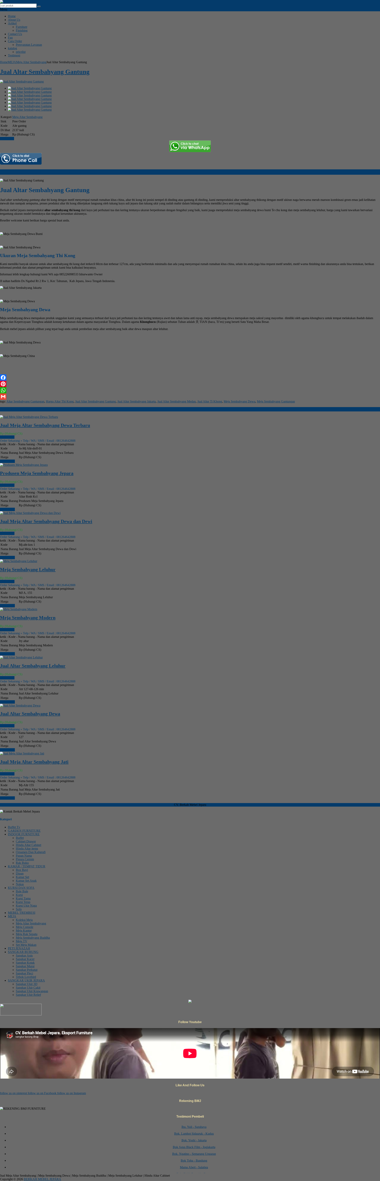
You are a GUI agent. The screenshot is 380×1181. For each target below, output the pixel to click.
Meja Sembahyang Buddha (33, 937)
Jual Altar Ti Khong (209, 401)
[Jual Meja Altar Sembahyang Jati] (22, 753)
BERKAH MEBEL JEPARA (42, 1179)
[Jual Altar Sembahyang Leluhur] (21, 657)
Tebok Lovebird (26, 977)
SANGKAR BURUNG (23, 952)
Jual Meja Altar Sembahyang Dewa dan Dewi (46, 521)
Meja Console (24, 927)
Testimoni (14, 55)
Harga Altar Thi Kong (60, 401)
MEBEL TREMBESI (21, 912)
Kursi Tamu (23, 898)
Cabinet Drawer (26, 841)
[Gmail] (190, 396)
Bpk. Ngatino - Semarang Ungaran (194, 1144)
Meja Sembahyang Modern (27, 617)
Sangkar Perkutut (26, 969)
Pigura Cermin (25, 859)
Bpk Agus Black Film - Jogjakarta (194, 1137)
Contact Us (15, 34)
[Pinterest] (190, 384)
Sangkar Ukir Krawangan (32, 991)
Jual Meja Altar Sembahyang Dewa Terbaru (45, 425)
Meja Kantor (24, 930)
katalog (12, 48)
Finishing (22, 30)
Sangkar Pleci (24, 973)
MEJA (12, 62)
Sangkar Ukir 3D (26, 984)
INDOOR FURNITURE (24, 834)
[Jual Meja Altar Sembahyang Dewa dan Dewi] (30, 513)
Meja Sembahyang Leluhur (28, 569)
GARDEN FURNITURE (24, 830)
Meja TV (21, 941)
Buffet (20, 837)
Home (12, 16)
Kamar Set (22, 877)
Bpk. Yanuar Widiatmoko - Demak (194, 1171)
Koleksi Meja (24, 920)
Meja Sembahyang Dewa (239, 401)
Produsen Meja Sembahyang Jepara (36, 473)
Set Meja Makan (26, 944)
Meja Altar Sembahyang (31, 62)
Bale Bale (22, 891)
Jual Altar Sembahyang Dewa (30, 713)
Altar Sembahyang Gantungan (25, 401)
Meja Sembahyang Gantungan (276, 401)
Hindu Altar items (27, 848)
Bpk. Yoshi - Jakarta (194, 1131)
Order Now (7, 437)
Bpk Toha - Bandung (194, 1151)
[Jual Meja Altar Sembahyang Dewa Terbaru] (29, 417)
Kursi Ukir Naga (26, 905)
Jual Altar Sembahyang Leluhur (33, 665)
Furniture (21, 27)
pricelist (21, 51)
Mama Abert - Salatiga (194, 1158)
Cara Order (15, 41)
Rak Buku (22, 862)
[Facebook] (190, 377)
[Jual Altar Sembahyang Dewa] (20, 705)
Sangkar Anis (24, 955)
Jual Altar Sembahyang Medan (176, 401)
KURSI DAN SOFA (21, 887)
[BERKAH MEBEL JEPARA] (20, 1)
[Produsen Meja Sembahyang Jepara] (24, 464)
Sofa (19, 909)
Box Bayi (22, 870)
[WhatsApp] (190, 390)
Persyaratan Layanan (29, 44)
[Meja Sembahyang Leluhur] (18, 561)
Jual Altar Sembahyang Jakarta (136, 401)
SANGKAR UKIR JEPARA (26, 980)
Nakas (20, 884)
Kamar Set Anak (26, 880)
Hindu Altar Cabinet (28, 845)
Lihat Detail (7, 461)
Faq (10, 37)
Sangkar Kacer (25, 959)
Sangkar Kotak (25, 962)
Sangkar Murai (25, 966)
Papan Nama (24, 855)
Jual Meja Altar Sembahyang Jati (34, 761)
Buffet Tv (14, 827)
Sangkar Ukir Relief (28, 994)
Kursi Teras (23, 902)
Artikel (12, 23)
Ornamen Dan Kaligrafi (31, 852)
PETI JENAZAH (19, 948)
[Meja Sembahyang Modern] (18, 609)
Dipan (20, 873)
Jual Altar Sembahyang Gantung (44, 71)
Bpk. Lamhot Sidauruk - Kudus (194, 1124)
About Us (14, 19)
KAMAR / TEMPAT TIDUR (26, 866)
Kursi (19, 895)
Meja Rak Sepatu (26, 934)
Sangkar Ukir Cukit (28, 987)
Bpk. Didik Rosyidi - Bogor (194, 1164)
